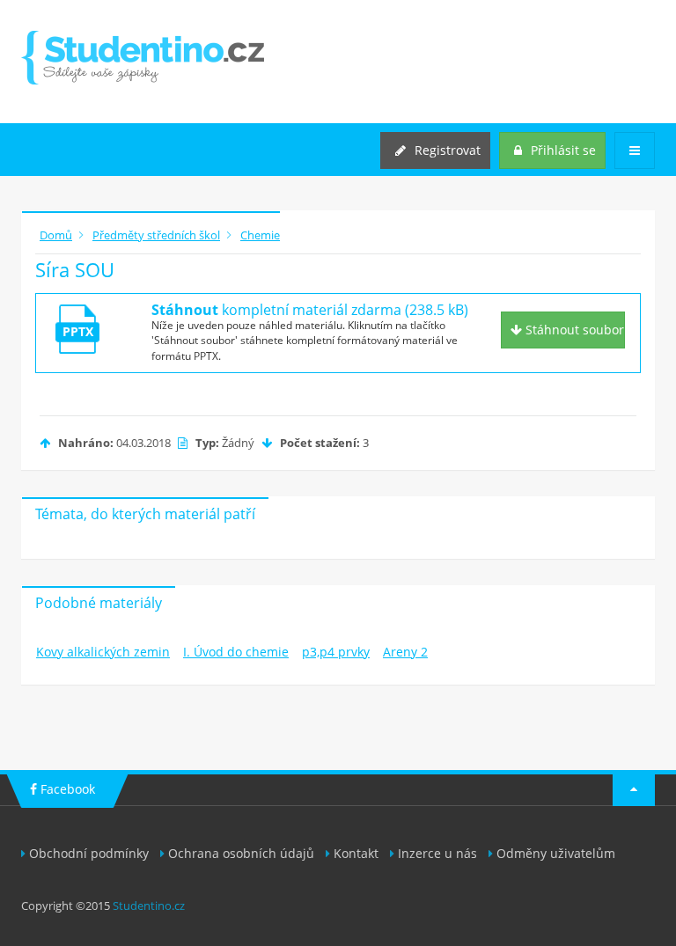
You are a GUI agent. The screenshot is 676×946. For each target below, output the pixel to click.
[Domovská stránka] (142, 57)
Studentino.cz (149, 905)
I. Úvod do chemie (236, 651)
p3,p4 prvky (336, 651)
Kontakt (356, 853)
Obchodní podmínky (89, 853)
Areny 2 (405, 651)
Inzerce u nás (437, 853)
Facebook (66, 789)
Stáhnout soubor (573, 329)
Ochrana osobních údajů (241, 853)
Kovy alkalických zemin (103, 651)
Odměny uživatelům (555, 853)
